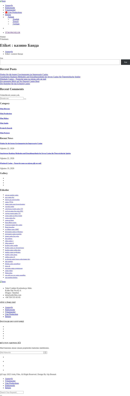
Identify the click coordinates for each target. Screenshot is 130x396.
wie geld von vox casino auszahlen (15, 275)
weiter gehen (9, 270)
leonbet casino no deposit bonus (14, 247)
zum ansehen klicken (11, 277)
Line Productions (12, 383)
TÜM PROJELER (12, 32)
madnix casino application (12, 252)
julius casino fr (9, 243)
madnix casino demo (11, 254)
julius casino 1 (9, 241)
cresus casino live (10, 218)
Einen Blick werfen (10, 222)
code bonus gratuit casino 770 (14, 209)
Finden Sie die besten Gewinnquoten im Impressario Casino (24, 74)
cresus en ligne (9, 220)
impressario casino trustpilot (13, 234)
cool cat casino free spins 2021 (14, 211)
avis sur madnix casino (11, 195)
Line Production (11, 314)
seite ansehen (9, 261)
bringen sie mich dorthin (12, 199)
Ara (1, 58)
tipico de (7, 266)
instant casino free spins (12, 236)
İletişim (8, 15)
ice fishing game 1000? (12, 229)
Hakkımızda (10, 8)
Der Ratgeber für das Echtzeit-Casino (15, 84)
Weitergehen (8, 273)
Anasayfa (9, 5)
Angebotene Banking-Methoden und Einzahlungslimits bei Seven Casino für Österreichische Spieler (40, 77)
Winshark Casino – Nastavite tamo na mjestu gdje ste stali (23, 79)
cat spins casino (9, 206)
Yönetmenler (10, 10)
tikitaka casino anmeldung (12, 263)
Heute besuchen (9, 227)
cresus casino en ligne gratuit (13, 215)
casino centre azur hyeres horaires (15, 204)
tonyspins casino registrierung (14, 268)
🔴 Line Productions (13, 12)
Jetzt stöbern (8, 238)
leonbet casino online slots (12, 250)
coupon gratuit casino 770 (12, 213)
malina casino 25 (10, 257)
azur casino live (9, 197)
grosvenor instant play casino (13, 225)
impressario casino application (14, 231)
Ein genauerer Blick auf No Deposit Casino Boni (19, 81)
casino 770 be (9, 202)
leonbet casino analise (11, 245)
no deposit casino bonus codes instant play (17, 259)
